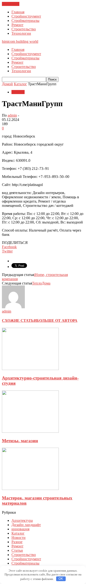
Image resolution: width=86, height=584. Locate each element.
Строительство (23, 29)
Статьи (17, 550)
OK (61, 578)
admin (12, 115)
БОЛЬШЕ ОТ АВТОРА (57, 320)
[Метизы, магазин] (30, 431)
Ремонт (17, 25)
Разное (16, 542)
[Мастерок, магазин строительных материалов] (30, 489)
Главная (17, 12)
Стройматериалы (25, 21)
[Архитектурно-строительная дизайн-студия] (30, 369)
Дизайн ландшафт (26, 525)
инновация (20, 529)
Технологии (21, 33)
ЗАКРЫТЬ (10, 4)
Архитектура (22, 520)
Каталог (18, 92)
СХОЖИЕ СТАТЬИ (19, 320)
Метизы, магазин (20, 440)
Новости (18, 538)
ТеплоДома (41, 283)
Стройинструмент (26, 16)
